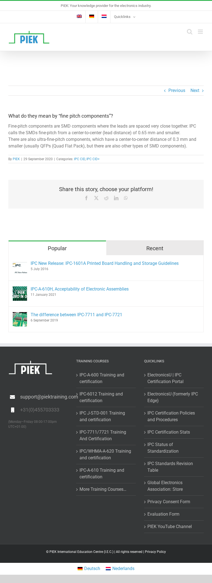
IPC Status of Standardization (163, 448)
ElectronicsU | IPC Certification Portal (165, 378)
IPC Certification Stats (168, 432)
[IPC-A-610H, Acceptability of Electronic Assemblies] (20, 289)
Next (194, 90)
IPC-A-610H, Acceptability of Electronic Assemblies (80, 289)
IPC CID (79, 159)
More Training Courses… (103, 489)
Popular (57, 248)
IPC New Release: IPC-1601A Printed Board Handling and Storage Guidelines (105, 263)
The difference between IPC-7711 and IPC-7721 (76, 314)
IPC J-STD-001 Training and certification (102, 416)
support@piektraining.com (44, 397)
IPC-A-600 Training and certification (102, 378)
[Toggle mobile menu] (201, 32)
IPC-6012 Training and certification (101, 397)
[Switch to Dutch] (104, 17)
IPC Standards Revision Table (170, 467)
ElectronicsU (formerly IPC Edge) (172, 397)
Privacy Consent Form (168, 501)
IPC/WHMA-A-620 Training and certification (105, 454)
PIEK (16, 159)
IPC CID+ (93, 159)
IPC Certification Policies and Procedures (171, 416)
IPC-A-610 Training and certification (102, 473)
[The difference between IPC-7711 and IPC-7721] (20, 315)
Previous (176, 90)
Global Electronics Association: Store (165, 486)
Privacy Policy (155, 552)
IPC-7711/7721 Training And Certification (103, 435)
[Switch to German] (92, 17)
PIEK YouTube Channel (169, 526)
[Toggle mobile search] (189, 32)
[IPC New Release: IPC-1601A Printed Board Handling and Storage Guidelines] (20, 264)
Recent (154, 248)
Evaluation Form (163, 514)
